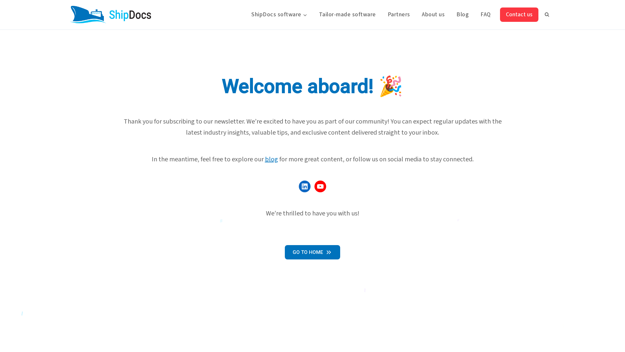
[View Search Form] (547, 14)
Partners (399, 14)
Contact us (519, 14)
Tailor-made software (347, 14)
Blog (462, 14)
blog (271, 159)
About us (433, 14)
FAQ (485, 14)
